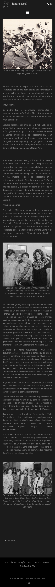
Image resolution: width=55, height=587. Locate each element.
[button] (27, 12)
